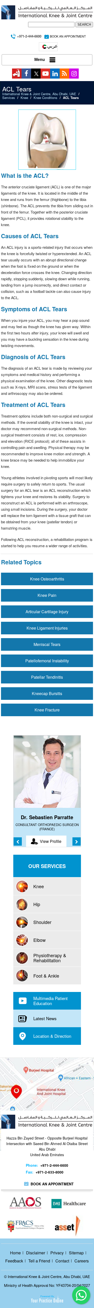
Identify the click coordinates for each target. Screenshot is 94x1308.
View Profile (50, 841)
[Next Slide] (76, 841)
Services (8, 97)
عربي (52, 45)
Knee (24, 97)
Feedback (14, 1260)
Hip (36, 904)
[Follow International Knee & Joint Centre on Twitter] (36, 73)
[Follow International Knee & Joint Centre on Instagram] (74, 73)
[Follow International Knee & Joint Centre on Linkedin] (55, 73)
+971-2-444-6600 (29, 36)
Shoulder (42, 922)
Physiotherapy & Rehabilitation (49, 957)
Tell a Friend (39, 1260)
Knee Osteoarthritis (47, 579)
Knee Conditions (45, 97)
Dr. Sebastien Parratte (47, 817)
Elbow (39, 940)
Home (15, 1252)
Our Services (47, 866)
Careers (81, 1260)
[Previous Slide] (18, 841)
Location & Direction (52, 1036)
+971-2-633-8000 (49, 1172)
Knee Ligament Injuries (47, 628)
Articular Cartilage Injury (47, 611)
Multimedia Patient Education (50, 1000)
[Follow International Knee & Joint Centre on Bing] (64, 73)
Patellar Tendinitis (47, 677)
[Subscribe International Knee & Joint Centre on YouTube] (45, 73)
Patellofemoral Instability (47, 661)
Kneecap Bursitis (47, 693)
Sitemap (76, 1252)
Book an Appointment (52, 1183)
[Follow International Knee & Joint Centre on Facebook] (26, 73)
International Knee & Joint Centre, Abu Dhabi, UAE (39, 93)
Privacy (57, 1252)
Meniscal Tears (47, 644)
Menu (39, 59)
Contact (62, 1260)
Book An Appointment (68, 36)
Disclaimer (35, 1252)
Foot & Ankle (46, 975)
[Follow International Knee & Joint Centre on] (17, 73)
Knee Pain (47, 595)
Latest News (45, 1018)
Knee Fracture (47, 710)
